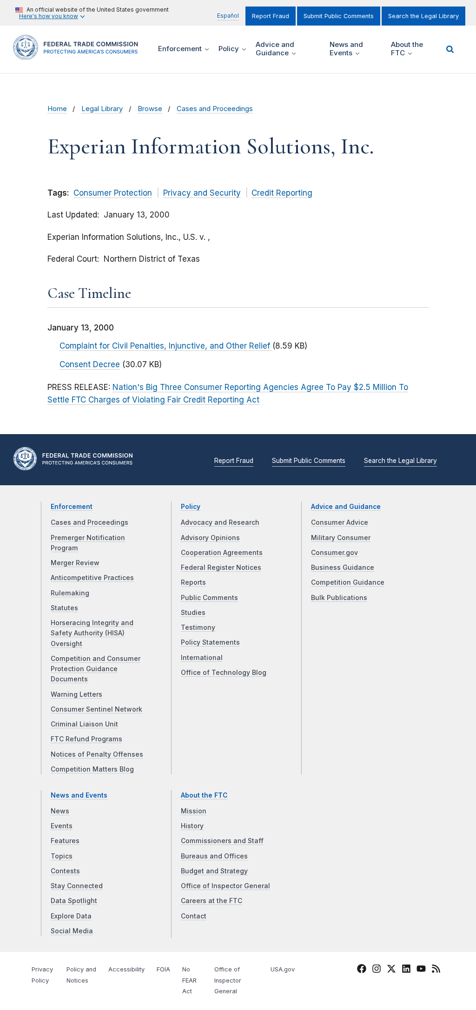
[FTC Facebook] (361, 970)
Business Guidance (342, 567)
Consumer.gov (334, 552)
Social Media (72, 931)
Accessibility (126, 969)
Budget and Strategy (214, 871)
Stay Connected (77, 886)
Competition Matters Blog (92, 769)
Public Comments (209, 597)
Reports (193, 582)
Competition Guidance (347, 582)
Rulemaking (70, 593)
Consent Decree (90, 364)
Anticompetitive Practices (92, 577)
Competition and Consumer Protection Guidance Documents (95, 669)
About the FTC (204, 795)
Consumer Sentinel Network (96, 709)
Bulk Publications (339, 597)
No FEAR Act (189, 980)
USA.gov (283, 969)
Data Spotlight (74, 900)
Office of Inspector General (225, 886)
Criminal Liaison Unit (84, 724)
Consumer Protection (112, 193)
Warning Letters (76, 694)
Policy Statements (210, 642)
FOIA (163, 969)
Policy (190, 506)
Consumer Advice (339, 522)
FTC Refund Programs (86, 739)
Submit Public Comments (339, 16)
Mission (193, 811)
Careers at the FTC (211, 900)
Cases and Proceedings (215, 109)
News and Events (79, 795)
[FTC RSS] (436, 970)
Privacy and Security (202, 193)
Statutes (64, 608)
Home (57, 109)
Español (228, 15)
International (202, 657)
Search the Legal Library (423, 16)
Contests (65, 871)
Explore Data (71, 916)
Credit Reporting (281, 193)
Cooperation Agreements (222, 552)
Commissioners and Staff (222, 841)
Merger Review (75, 563)
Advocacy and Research (220, 522)
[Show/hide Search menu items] (450, 49)
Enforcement (72, 506)
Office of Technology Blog (223, 672)
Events (62, 826)
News (60, 811)
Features (65, 841)
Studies (193, 612)
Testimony (198, 627)
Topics (62, 856)
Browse (150, 109)
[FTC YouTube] (421, 970)
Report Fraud (270, 16)
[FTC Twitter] (391, 968)
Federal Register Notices (221, 567)
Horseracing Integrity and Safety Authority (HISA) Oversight (92, 633)
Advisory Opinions (210, 537)
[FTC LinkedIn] (406, 970)
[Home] (78, 54)
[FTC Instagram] (376, 970)
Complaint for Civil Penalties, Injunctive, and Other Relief (166, 345)
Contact (193, 916)
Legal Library (102, 109)
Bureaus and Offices (214, 856)
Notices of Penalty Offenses (97, 754)
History (192, 826)
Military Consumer (340, 537)
